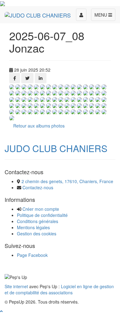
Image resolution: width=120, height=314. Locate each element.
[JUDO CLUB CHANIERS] (38, 14)
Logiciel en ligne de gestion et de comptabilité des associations (59, 289)
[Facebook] (14, 78)
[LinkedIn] (40, 78)
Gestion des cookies (36, 233)
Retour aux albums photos (39, 126)
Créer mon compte (40, 209)
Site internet (16, 286)
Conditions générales (37, 221)
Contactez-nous (37, 187)
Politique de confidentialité (42, 215)
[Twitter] (27, 78)
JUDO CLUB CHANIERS (56, 148)
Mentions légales (33, 227)
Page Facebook (32, 255)
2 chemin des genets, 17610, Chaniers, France (67, 181)
